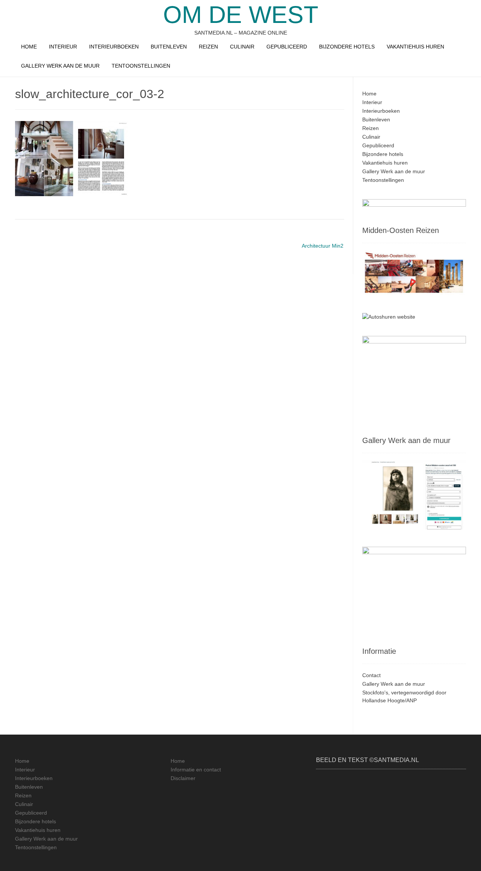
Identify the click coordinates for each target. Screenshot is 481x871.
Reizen (208, 47)
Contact (371, 675)
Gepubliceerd (286, 47)
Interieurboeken (114, 47)
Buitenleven (169, 47)
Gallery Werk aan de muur (60, 66)
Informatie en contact (196, 770)
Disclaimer (183, 778)
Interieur (63, 47)
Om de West (240, 15)
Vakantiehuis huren (415, 47)
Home (29, 47)
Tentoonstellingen (141, 66)
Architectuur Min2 (322, 246)
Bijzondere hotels (347, 47)
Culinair (242, 47)
